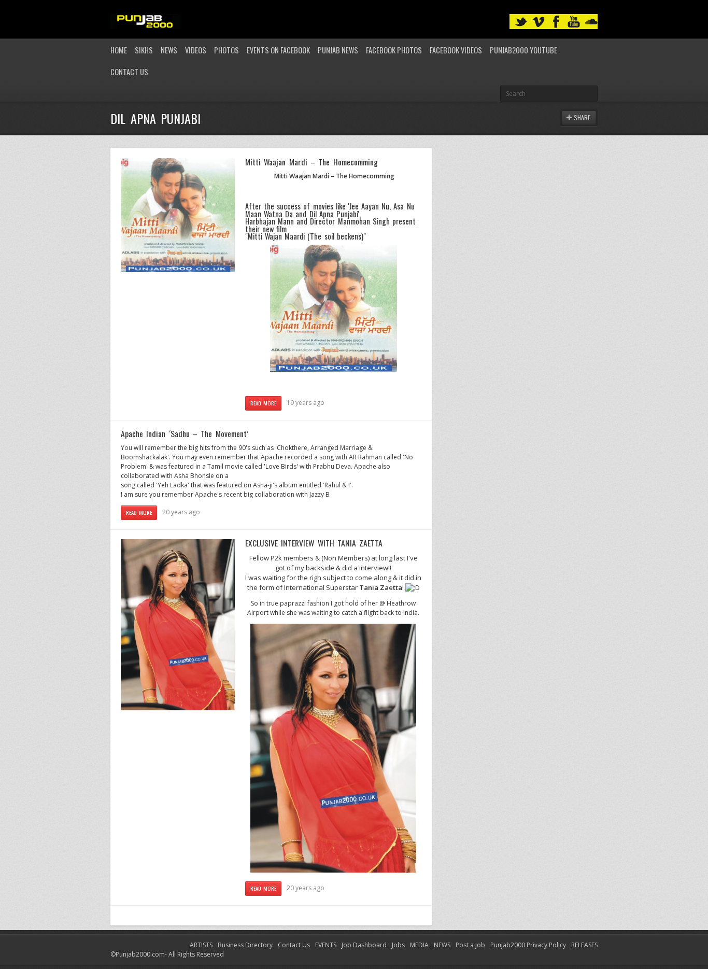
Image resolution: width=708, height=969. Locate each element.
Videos (195, 50)
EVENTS (325, 944)
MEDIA (419, 944)
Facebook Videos (456, 50)
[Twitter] (521, 22)
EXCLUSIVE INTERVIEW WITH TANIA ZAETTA (314, 543)
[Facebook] (556, 22)
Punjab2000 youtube (523, 50)
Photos (226, 50)
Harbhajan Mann (269, 221)
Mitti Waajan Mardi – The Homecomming (311, 162)
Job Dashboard (364, 944)
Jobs (398, 944)
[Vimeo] (538, 22)
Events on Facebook (278, 50)
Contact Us (129, 71)
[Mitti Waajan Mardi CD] (333, 369)
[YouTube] (574, 22)
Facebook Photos (394, 50)
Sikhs (144, 50)
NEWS (442, 944)
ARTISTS (201, 944)
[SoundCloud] (591, 22)
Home (118, 50)
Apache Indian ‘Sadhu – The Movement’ (184, 433)
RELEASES (584, 944)
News (169, 50)
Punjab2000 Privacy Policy (528, 944)
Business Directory (245, 944)
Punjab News (338, 50)
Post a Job (470, 944)
